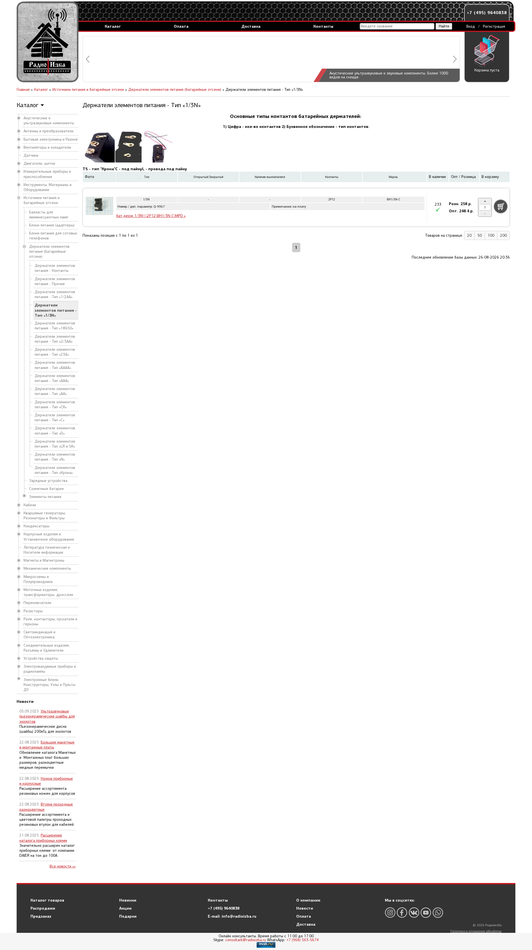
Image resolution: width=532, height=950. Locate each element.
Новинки (127, 900)
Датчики (31, 155)
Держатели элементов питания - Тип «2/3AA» (55, 339)
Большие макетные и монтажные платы (47, 745)
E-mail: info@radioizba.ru (232, 916)
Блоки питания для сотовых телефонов (53, 236)
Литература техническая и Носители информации (47, 550)
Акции (125, 908)
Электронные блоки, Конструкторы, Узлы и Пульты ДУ (49, 684)
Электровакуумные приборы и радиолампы (50, 669)
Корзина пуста (486, 70)
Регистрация (494, 26)
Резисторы (33, 611)
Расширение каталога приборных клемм (43, 838)
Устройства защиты (41, 658)
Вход (470, 26)
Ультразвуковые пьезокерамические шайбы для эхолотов (47, 716)
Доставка (250, 26)
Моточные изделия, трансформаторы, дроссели (48, 592)
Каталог (113, 26)
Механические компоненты (47, 568)
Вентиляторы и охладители (47, 147)
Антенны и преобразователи (48, 131)
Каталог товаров (47, 900)
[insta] (390, 912)
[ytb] (426, 912)
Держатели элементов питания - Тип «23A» (55, 352)
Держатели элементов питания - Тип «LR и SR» (55, 444)
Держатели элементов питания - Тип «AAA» (55, 378)
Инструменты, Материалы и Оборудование (47, 187)
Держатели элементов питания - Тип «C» (55, 417)
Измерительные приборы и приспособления (47, 174)
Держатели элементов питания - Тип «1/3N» (56, 310)
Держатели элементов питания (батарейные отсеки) (49, 251)
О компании (308, 900)
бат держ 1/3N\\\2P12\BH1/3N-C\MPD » (151, 215)
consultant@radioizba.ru (245, 940)
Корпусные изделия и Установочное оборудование (49, 536)
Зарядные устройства (48, 480)
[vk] (414, 912)
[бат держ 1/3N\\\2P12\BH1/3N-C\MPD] (99, 206)
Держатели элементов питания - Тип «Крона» (55, 470)
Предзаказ (40, 916)
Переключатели (37, 602)
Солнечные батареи (46, 488)
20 (469, 235)
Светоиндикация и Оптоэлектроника (39, 634)
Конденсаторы (36, 526)
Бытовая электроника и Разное (51, 139)
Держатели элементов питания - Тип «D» (55, 430)
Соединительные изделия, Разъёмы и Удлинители (47, 648)
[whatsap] (438, 912)
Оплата (181, 26)
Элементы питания (45, 496)
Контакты (323, 26)
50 (479, 235)
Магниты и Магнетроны (44, 560)
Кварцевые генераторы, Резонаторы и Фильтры (45, 515)
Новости (304, 908)
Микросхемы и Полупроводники (38, 579)
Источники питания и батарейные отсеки (42, 200)
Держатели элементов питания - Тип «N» (55, 457)
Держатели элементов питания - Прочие (55, 281)
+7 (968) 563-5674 (302, 940)
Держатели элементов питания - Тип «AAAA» (55, 365)
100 (491, 235)
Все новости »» (63, 866)
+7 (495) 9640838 (487, 13)
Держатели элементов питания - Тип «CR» (55, 404)
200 (503, 235)
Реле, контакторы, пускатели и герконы (50, 621)
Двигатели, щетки (39, 163)
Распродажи (42, 908)
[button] (88, 59)
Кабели (30, 505)
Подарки (128, 916)
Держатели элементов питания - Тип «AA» (55, 391)
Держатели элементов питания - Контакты (55, 268)
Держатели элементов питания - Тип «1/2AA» (55, 294)
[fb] (402, 912)
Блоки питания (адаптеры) (52, 225)
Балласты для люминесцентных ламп (48, 215)
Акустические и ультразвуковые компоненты (49, 120)
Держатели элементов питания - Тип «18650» (55, 326)
